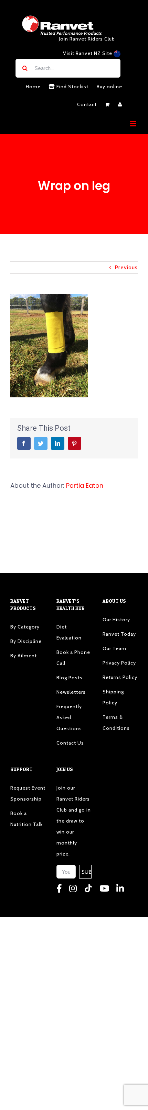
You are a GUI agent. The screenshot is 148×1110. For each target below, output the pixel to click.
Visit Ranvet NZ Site (88, 53)
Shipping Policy (113, 697)
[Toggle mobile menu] (134, 123)
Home (33, 86)
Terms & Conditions (116, 722)
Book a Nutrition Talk (26, 818)
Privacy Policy (119, 663)
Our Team (114, 648)
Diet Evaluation (69, 632)
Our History (116, 619)
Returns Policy (120, 677)
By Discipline (26, 641)
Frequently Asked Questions (69, 717)
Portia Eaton (84, 485)
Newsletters (71, 692)
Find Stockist (71, 86)
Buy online (109, 86)
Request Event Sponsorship (27, 793)
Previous (126, 267)
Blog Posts (69, 678)
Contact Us (70, 743)
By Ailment (23, 656)
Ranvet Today (119, 634)
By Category (25, 627)
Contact (87, 104)
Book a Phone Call (73, 657)
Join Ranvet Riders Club (87, 39)
